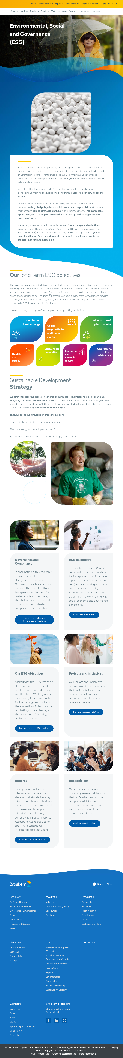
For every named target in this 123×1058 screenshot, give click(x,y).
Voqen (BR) (15, 952)
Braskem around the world (22, 907)
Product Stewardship (55, 986)
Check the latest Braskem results (32, 840)
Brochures (50, 915)
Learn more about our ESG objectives (34, 728)
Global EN (112, 4)
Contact (73, 11)
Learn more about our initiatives (86, 712)
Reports (49, 973)
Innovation (62, 11)
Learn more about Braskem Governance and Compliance (34, 620)
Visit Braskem (16, 1031)
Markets (24, 11)
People (84, 4)
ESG (53, 11)
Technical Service (18, 948)
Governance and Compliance (23, 911)
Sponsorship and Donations (22, 1027)
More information (87, 1054)
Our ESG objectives (55, 955)
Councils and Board (45, 4)
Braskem (14, 11)
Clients (33, 4)
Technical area (88, 915)
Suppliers (59, 4)
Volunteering (94, 4)
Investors (75, 4)
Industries (50, 902)
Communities (16, 920)
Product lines (88, 902)
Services (45, 11)
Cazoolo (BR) (16, 956)
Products (34, 11)
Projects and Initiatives (56, 964)
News (12, 928)
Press (67, 4)
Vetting (13, 961)
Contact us (15, 1009)
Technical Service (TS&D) (57, 907)
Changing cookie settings (64, 1054)
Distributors (51, 911)
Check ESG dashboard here (84, 615)
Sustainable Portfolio (92, 924)
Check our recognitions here (84, 823)
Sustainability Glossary (56, 990)
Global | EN (103, 884)
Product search (89, 911)
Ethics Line (15, 1035)
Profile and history (18, 902)
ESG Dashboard (53, 977)
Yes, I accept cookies (40, 1054)
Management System (20, 924)
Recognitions (52, 968)
